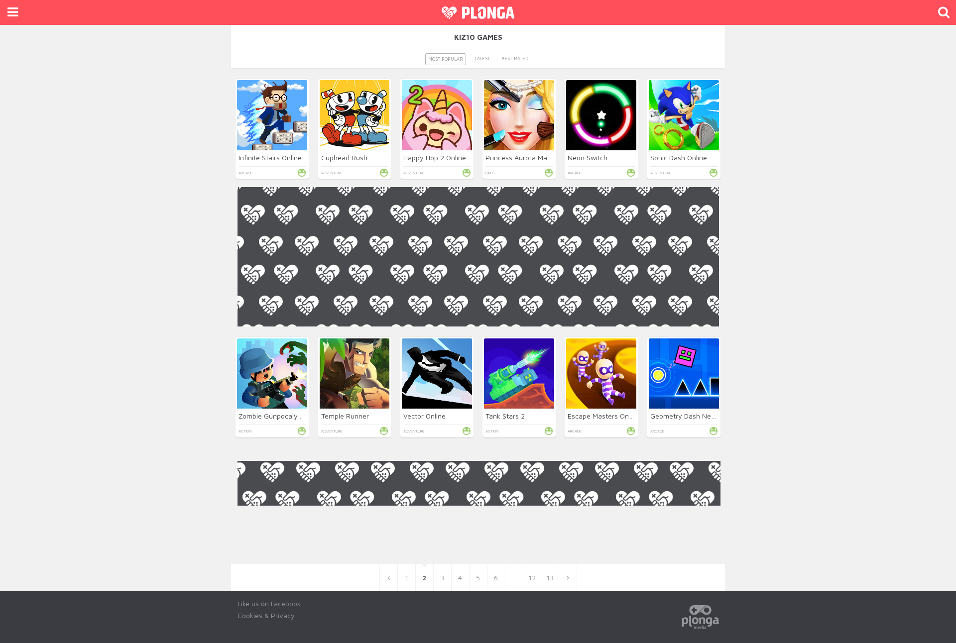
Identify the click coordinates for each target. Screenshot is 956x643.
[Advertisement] (478, 396)
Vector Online (424, 416)
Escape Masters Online (604, 416)
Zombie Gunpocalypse (274, 416)
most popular (445, 59)
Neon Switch (587, 157)
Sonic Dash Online (678, 157)
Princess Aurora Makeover (527, 157)
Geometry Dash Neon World (694, 416)
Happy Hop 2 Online (434, 157)
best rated (514, 58)
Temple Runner (345, 416)
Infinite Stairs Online (270, 157)
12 (532, 577)
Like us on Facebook (269, 603)
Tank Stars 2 (505, 416)
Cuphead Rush (344, 157)
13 (550, 577)
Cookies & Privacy (266, 615)
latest (482, 58)
